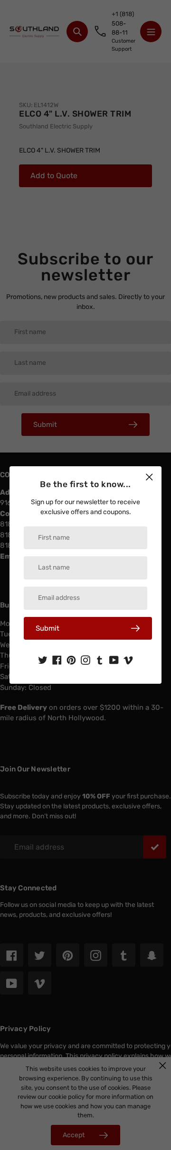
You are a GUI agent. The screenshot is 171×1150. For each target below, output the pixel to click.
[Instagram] (85, 659)
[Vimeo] (128, 659)
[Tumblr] (99, 659)
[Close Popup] (149, 477)
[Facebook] (57, 659)
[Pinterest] (71, 659)
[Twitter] (43, 659)
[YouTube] (114, 659)
